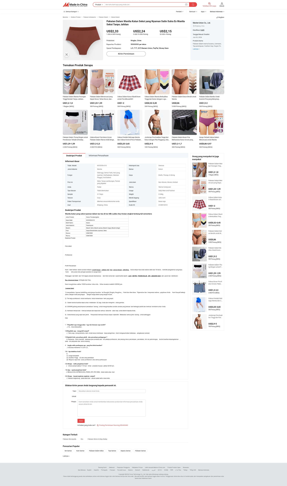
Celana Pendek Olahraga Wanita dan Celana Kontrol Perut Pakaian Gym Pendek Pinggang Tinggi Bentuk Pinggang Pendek (215, 299)
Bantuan (192, 11)
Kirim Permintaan (126, 54)
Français (112, 470)
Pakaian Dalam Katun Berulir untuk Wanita (215, 232)
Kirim (81, 421)
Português (104, 470)
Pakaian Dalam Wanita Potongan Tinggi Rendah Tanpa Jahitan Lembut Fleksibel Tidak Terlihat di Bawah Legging (215, 165)
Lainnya (195, 49)
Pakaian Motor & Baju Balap (97, 439)
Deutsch (137, 470)
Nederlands (145, 470)
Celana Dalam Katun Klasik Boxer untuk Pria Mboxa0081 (215, 198)
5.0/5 (202, 30)
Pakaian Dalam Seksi (96, 451)
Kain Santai (80, 451)
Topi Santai (112, 451)
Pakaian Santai (140, 451)
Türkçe (185, 470)
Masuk (222, 6)
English (89, 470)
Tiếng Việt (193, 470)
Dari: (74, 391)
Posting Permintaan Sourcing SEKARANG (112, 425)
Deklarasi (112, 467)
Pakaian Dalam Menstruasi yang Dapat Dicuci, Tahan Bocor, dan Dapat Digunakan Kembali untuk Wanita (215, 181)
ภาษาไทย (178, 470)
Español (96, 470)
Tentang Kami (102, 467)
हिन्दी (172, 470)
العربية (153, 470)
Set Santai (68, 451)
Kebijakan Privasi (137, 467)
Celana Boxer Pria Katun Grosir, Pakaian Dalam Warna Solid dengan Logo (215, 282)
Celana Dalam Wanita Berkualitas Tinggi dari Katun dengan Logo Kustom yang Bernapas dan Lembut (215, 215)
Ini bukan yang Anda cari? (86, 425)
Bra (82, 439)
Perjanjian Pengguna (123, 467)
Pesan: (73, 402)
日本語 (166, 470)
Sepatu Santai (125, 451)
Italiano (130, 470)
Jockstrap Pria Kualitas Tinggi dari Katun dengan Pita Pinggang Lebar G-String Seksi (215, 316)
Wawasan (186, 467)
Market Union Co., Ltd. (202, 23)
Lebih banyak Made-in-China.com (155, 467)
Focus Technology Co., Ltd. (137, 474)
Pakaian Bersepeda (69, 439)
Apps (202, 11)
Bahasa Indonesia (203, 470)
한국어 (160, 470)
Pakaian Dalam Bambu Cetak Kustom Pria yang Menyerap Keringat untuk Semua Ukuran (215, 249)
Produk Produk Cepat (173, 467)
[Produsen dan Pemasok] (75, 4)
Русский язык (121, 470)
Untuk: (74, 396)
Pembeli (179, 11)
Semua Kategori (71, 11)
